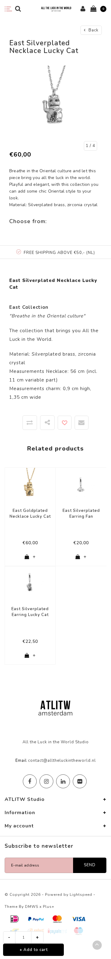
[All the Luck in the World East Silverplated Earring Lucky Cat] (30, 583)
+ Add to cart (33, 950)
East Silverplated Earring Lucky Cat (30, 612)
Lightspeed (81, 894)
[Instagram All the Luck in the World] (46, 781)
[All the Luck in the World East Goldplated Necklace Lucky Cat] (30, 485)
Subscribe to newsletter (39, 846)
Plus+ (48, 906)
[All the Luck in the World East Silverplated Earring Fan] (81, 485)
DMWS (31, 906)
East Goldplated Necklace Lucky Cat (30, 513)
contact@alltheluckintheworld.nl (62, 760)
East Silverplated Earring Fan (81, 513)
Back (92, 30)
